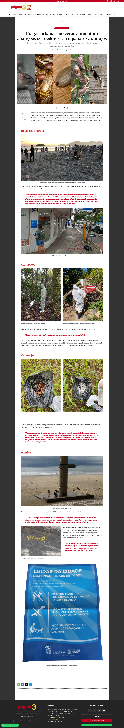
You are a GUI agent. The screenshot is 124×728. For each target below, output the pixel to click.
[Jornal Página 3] (16, 7)
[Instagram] (94, 710)
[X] (64, 108)
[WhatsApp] (56, 108)
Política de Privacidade (27, 716)
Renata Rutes (56, 50)
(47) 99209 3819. (53, 719)
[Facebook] (60, 108)
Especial (61, 28)
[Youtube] (104, 710)
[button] (115, 14)
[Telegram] (68, 108)
